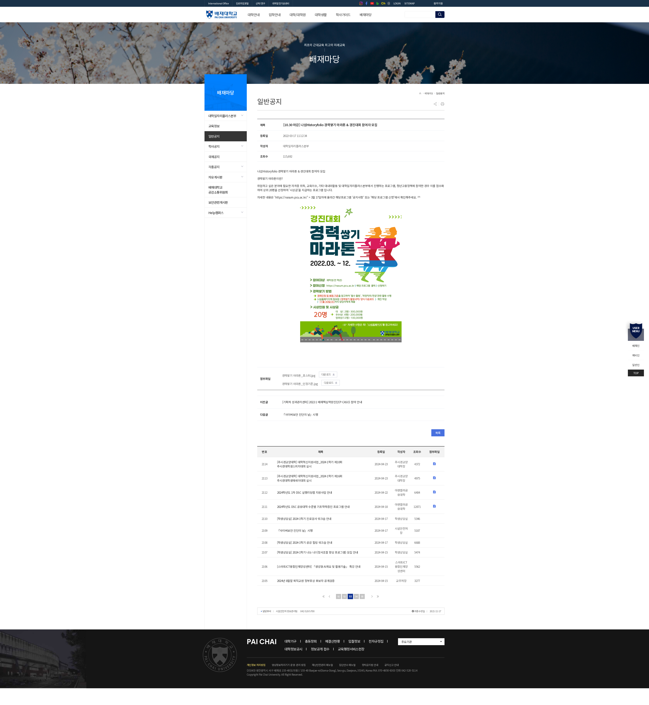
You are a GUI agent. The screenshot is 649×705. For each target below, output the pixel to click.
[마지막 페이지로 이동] (378, 596)
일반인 (636, 365)
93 (350, 596)
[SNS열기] (435, 104)
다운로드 (326, 374)
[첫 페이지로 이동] (323, 596)
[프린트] (442, 104)
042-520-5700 (307, 611)
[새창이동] (360, 3)
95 (362, 596)
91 (338, 596)
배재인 (636, 346)
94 (356, 596)
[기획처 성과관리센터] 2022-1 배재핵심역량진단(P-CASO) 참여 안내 (322, 402)
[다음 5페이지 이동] (372, 596)
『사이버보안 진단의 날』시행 (300, 414)
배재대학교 (221, 14)
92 (344, 596)
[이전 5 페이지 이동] (329, 596)
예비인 (636, 355)
